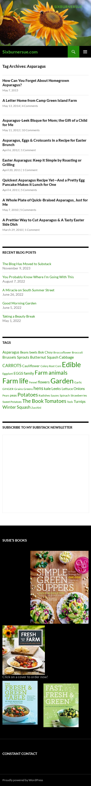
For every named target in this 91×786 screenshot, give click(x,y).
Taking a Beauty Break (18, 316)
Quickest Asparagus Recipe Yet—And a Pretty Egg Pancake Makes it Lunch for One (43, 182)
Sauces (55, 395)
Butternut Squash (44, 357)
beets (33, 352)
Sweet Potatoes (12, 402)
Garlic (78, 382)
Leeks (56, 388)
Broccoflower (62, 352)
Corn (58, 366)
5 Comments (29, 190)
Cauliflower (31, 366)
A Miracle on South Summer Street (28, 290)
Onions (79, 388)
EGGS (18, 373)
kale (47, 388)
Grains (18, 389)
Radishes (44, 395)
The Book (33, 401)
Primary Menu (85, 52)
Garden (62, 380)
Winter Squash (16, 407)
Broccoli (77, 352)
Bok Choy (45, 352)
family (29, 373)
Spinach (65, 395)
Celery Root (48, 366)
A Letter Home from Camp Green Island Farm (39, 100)
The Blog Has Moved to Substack (26, 264)
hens (38, 388)
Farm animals (51, 372)
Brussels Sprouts (15, 357)
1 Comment (28, 150)
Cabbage (66, 357)
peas (13, 395)
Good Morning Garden (19, 303)
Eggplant (7, 373)
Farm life (15, 381)
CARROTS (11, 365)
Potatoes (27, 394)
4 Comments (30, 106)
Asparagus (10, 352)
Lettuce (67, 389)
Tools (70, 401)
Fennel (33, 382)
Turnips (80, 401)
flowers (44, 382)
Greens (28, 389)
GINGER (8, 389)
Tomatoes (55, 401)
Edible (71, 364)
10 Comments (31, 130)
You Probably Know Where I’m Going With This (38, 277)
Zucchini (36, 407)
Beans (24, 352)
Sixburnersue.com (20, 51)
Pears (5, 395)
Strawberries (79, 395)
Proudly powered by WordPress (22, 780)
